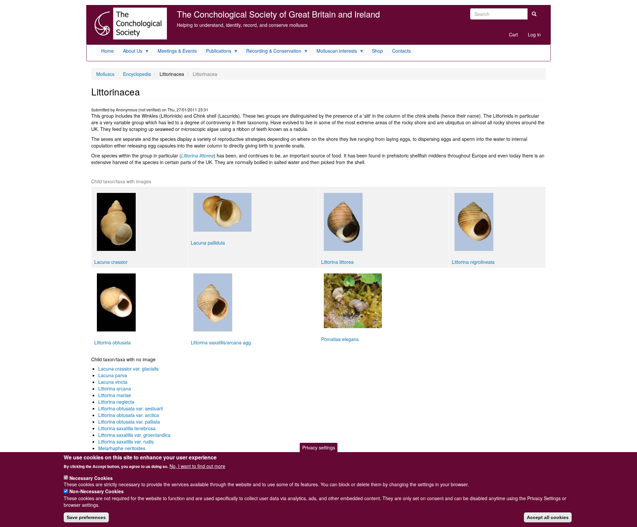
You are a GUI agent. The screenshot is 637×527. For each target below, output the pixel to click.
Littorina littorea (197, 155)
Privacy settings (318, 447)
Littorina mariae (114, 395)
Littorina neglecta (116, 401)
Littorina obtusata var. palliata (129, 421)
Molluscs (105, 74)
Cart (513, 34)
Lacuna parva (112, 375)
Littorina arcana (114, 388)
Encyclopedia (137, 74)
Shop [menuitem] (377, 50)
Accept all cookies (548, 517)
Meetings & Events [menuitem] (177, 50)
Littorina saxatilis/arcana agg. (221, 342)
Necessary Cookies (91, 477)
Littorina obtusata (112, 342)
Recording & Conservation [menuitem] (271, 51)
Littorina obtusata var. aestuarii (130, 408)
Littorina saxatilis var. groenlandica (134, 435)
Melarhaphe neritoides (121, 448)
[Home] (129, 23)
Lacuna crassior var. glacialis (128, 368)
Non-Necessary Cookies (96, 491)
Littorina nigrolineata (473, 262)
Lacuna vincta (112, 382)
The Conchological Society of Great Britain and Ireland (278, 14)
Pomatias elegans (340, 339)
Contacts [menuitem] (401, 50)
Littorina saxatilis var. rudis (126, 441)
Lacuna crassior (111, 262)
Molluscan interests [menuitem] (334, 51)
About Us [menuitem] (130, 51)
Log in (534, 34)
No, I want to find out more (197, 466)
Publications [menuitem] (216, 51)
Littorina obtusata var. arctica (128, 415)
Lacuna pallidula (208, 242)
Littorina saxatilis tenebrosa (127, 428)
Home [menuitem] (107, 50)
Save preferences (86, 517)
